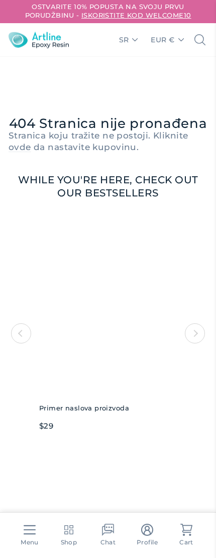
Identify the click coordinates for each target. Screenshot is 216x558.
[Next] (195, 333)
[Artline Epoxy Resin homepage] (39, 40)
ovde (20, 147)
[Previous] (21, 333)
